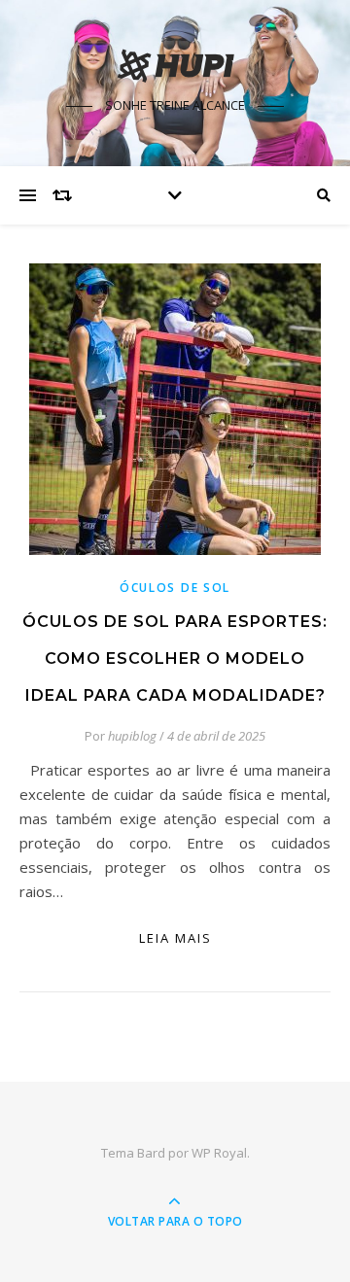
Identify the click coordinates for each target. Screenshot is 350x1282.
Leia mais (175, 938)
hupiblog (132, 736)
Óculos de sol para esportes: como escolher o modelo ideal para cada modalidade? (175, 658)
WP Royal (219, 1152)
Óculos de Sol (175, 587)
